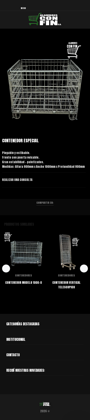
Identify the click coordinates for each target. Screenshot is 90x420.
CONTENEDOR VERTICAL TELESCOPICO (66, 284)
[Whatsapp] (7, 383)
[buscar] (77, 5)
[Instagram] (15, 383)
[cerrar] (86, 6)
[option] (45, 82)
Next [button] (86, 83)
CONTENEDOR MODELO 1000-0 (23, 282)
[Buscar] (66, 5)
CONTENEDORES (23, 275)
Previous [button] (4, 83)
